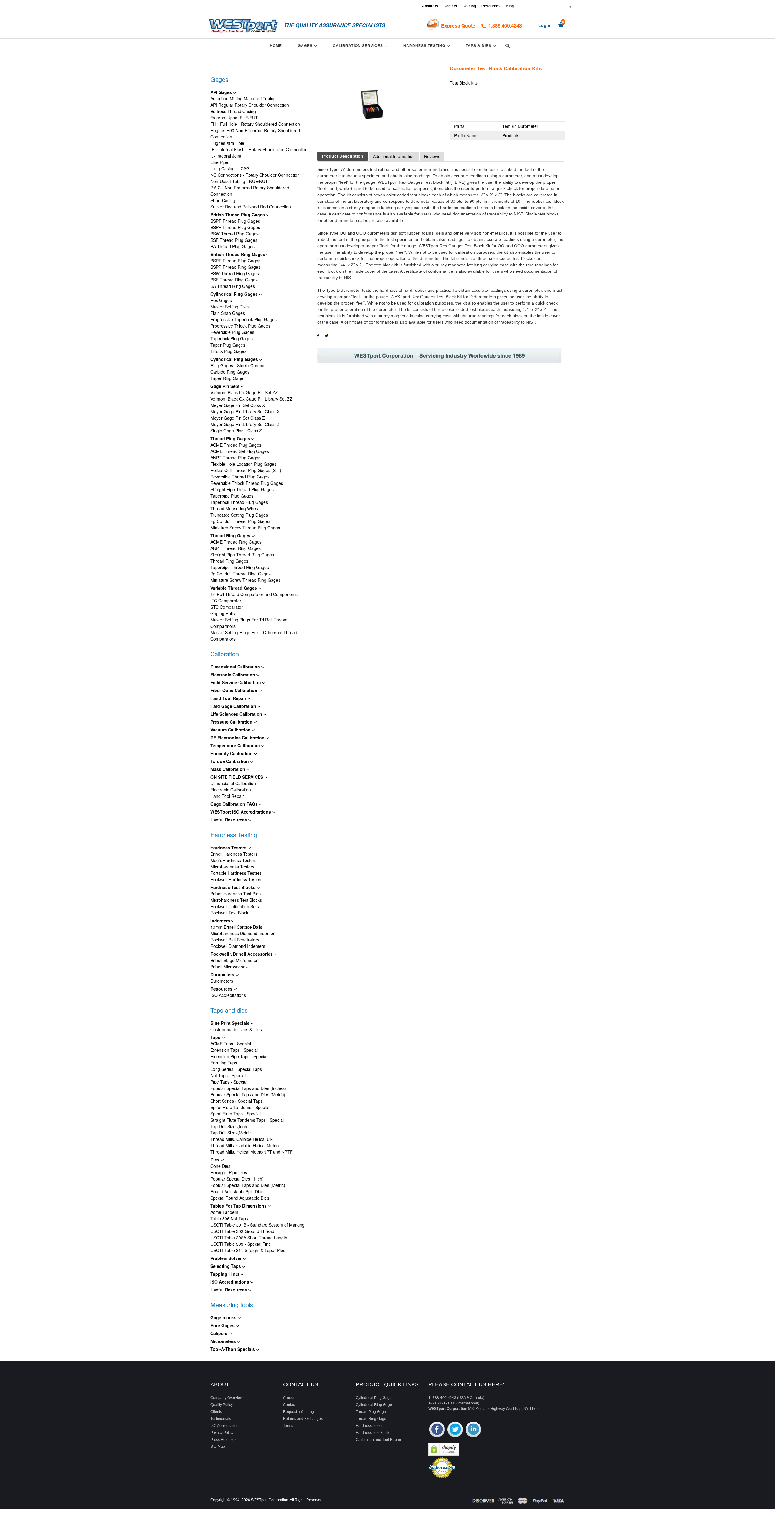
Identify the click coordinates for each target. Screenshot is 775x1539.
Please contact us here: (466, 1384)
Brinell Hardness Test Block (236, 894)
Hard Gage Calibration (233, 706)
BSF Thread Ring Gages (234, 280)
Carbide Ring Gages (229, 372)
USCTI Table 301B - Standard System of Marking (257, 1225)
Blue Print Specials (230, 1023)
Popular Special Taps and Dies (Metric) (247, 1094)
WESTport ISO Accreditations (241, 812)
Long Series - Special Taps (236, 1069)
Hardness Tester (369, 1426)
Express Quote (458, 25)
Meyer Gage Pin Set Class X (237, 405)
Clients (216, 1412)
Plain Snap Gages (227, 313)
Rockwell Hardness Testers (236, 879)
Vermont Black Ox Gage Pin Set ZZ (244, 392)
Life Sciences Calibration (236, 714)
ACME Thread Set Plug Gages (239, 451)
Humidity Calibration (232, 753)
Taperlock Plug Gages (231, 338)
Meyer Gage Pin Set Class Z (237, 418)
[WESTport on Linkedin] (473, 1430)
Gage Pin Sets (225, 386)
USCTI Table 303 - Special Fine (240, 1244)
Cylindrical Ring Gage (374, 1405)
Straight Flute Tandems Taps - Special (247, 1120)
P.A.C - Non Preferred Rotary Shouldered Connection (249, 191)
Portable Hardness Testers (236, 873)
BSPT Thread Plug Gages (235, 221)
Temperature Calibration (235, 745)
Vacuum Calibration (231, 730)
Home (276, 46)
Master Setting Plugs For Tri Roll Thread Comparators (249, 623)
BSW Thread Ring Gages (234, 273)
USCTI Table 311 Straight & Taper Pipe (247, 1250)
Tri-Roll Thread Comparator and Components (254, 594)
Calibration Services (361, 45)
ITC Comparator (225, 601)
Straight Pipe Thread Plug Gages (242, 489)
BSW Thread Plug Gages (234, 234)
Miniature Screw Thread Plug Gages (245, 528)
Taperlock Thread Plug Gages (239, 502)
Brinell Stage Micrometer (234, 960)
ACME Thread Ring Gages (236, 542)
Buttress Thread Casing (233, 111)
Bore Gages (223, 1325)
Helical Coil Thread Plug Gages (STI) (245, 470)
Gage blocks (224, 1317)
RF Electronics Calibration (238, 738)
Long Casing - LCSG (230, 168)
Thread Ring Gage (371, 1419)
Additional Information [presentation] (394, 156)
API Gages (221, 92)
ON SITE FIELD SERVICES (237, 777)
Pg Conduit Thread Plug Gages (240, 521)
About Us (430, 6)
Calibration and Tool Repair (378, 1439)
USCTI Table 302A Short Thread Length (248, 1237)
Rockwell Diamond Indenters (237, 946)
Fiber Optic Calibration (234, 690)
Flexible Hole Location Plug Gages (243, 464)
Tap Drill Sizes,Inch (228, 1126)
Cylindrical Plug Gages (234, 294)
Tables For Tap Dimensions (239, 1206)
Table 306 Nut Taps (229, 1218)
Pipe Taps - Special (228, 1082)
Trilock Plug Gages (228, 351)
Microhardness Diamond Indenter (242, 933)
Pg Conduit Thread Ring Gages (240, 574)
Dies (215, 1160)
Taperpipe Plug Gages (231, 496)
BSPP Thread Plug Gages (235, 227)
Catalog (469, 6)
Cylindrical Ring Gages (234, 359)
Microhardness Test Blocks (236, 900)
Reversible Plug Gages (232, 332)
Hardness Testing (427, 45)
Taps (216, 1037)
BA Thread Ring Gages (232, 286)
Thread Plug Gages (230, 438)
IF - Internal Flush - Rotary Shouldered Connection (259, 149)
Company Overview (226, 1398)
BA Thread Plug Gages (232, 246)
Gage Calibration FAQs (234, 804)
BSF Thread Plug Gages (233, 240)
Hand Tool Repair (228, 698)
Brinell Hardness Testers (233, 854)
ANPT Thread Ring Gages (235, 548)
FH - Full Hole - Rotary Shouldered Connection (255, 124)
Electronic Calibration (233, 674)
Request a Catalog (298, 1412)
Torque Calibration (230, 761)
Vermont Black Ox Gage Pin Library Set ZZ (251, 399)
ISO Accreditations (228, 995)
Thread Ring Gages (231, 535)
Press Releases (223, 1439)
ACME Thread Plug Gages (235, 445)
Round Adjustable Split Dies (236, 1191)
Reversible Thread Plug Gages (239, 477)
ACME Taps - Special (230, 1044)
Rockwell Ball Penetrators (234, 940)
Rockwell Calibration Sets (234, 906)
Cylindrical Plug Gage (374, 1398)
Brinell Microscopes (229, 967)
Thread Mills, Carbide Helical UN (241, 1139)
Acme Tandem (224, 1212)
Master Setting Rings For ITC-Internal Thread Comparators (253, 635)
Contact (450, 6)
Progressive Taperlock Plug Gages (243, 319)
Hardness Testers (229, 847)
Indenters (220, 921)
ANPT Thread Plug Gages (235, 458)
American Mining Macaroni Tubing (243, 98)
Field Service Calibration (236, 682)
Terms (288, 1426)
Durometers (223, 974)
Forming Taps (223, 1063)
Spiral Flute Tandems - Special (239, 1107)
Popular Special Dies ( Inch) (237, 1179)
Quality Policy (221, 1405)
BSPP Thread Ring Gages (235, 267)
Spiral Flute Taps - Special (235, 1114)
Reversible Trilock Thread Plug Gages (246, 483)
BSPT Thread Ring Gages (235, 261)
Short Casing (222, 200)
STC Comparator (226, 607)
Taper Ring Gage (226, 378)
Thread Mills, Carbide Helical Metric (244, 1145)
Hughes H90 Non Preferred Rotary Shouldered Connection (255, 133)
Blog (510, 6)
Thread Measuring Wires (234, 508)
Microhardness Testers (232, 867)
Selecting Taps (226, 1266)
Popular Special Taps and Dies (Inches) (248, 1088)
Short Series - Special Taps (236, 1101)
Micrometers (223, 1341)
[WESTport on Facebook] (437, 1430)
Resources (490, 6)
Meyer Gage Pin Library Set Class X (244, 411)
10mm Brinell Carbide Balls (236, 927)
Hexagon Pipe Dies (228, 1172)
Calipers (219, 1333)
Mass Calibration (228, 769)
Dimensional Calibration (235, 667)
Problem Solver (226, 1258)
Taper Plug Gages (227, 345)
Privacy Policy (221, 1433)
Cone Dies (220, 1166)
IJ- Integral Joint (225, 156)
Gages (308, 45)
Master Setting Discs (230, 307)
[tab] (342, 156)
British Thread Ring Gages (238, 254)
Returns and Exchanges (303, 1419)
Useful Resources (229, 820)
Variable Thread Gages (234, 588)
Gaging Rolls (222, 613)
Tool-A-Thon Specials (233, 1349)
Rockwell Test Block (229, 913)
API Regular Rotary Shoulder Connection (249, 105)
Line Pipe (219, 162)
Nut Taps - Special (228, 1075)
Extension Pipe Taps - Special (238, 1056)
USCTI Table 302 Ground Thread (242, 1231)
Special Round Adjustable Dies (239, 1198)
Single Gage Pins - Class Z (236, 431)
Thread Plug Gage (371, 1412)
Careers (289, 1398)
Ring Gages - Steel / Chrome (238, 365)
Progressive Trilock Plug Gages (240, 326)
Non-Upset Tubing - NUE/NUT (239, 181)
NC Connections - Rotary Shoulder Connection (255, 175)
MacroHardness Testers (233, 860)
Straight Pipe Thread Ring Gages (242, 554)
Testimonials (220, 1419)
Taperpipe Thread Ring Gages (239, 567)
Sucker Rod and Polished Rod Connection (250, 207)
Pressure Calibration (232, 722)
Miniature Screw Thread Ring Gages (245, 580)
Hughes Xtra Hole (227, 143)
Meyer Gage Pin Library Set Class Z (244, 424)
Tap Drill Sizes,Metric (230, 1133)
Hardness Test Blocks (233, 887)
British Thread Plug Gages (238, 215)
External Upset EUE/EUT (234, 118)
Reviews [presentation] (432, 156)
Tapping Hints (225, 1274)
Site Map (217, 1446)
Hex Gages (221, 300)
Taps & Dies (482, 45)
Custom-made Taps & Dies (236, 1029)
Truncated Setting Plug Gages (239, 515)
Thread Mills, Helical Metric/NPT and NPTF (251, 1152)
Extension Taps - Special (234, 1050)
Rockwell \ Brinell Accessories (242, 954)
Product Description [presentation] (342, 156)
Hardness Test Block (372, 1433)
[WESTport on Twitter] (455, 1430)
